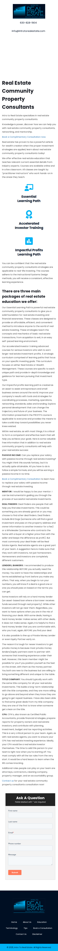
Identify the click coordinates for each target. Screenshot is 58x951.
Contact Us (21, 934)
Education (42, 922)
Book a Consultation (42, 928)
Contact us (8, 780)
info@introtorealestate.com (28, 31)
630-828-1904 (28, 22)
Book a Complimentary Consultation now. (24, 136)
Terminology (12, 928)
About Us (27, 922)
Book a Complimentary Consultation (21, 479)
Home (14, 922)
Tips (25, 928)
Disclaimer (37, 934)
